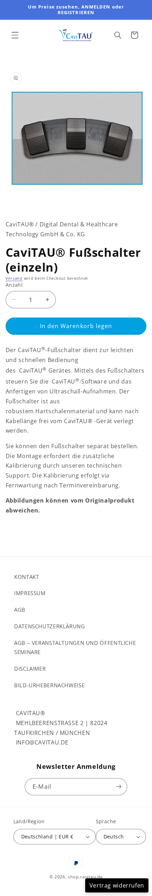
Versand (14, 278)
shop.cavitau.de (85, 876)
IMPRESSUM (30, 593)
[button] (15, 35)
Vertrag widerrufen (116, 885)
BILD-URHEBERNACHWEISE (49, 685)
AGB (19, 609)
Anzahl (14, 284)
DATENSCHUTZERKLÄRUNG (49, 626)
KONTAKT (26, 576)
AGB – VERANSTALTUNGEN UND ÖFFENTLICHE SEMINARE (75, 647)
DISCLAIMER (30, 668)
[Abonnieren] (118, 786)
